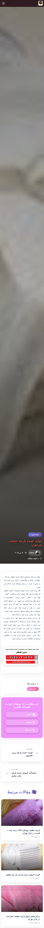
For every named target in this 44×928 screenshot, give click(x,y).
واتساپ (28, 722)
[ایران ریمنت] (40, 3)
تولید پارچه (32, 689)
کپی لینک (28, 730)
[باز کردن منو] (3, 3)
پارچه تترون (35, 534)
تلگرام (29, 714)
